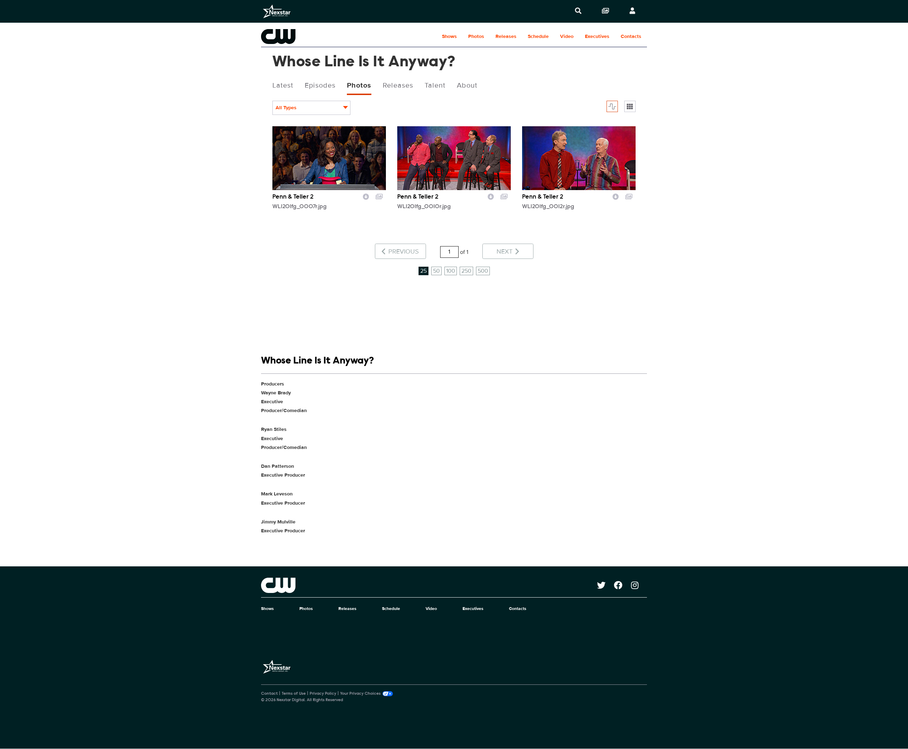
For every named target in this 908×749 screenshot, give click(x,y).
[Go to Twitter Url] (605, 585)
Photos (476, 36)
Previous (403, 251)
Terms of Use (294, 694)
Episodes (320, 85)
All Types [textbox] (286, 108)
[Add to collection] (379, 195)
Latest (282, 85)
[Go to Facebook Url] (622, 585)
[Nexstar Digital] (276, 11)
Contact (269, 694)
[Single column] (630, 106)
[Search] (578, 11)
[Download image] (366, 195)
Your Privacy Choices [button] (360, 694)
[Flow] (612, 106)
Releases (505, 36)
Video (567, 36)
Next (505, 251)
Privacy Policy (323, 694)
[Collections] (605, 11)
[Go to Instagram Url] (639, 585)
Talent (435, 85)
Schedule (538, 36)
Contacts (631, 36)
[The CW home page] (429, 585)
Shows (449, 36)
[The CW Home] (306, 36)
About (467, 85)
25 (423, 270)
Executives (597, 36)
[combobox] (311, 108)
